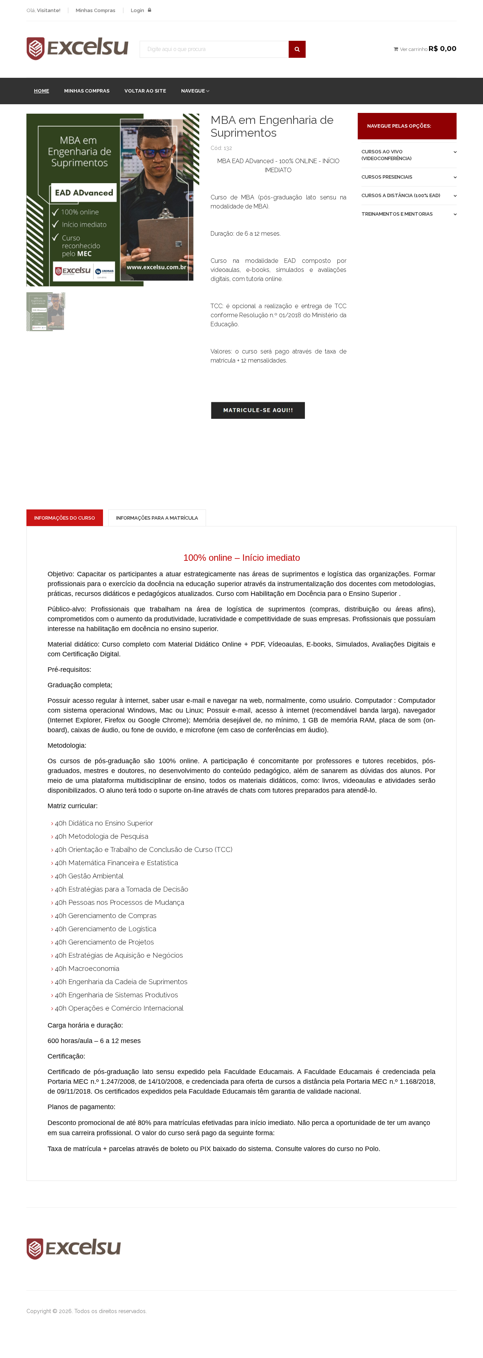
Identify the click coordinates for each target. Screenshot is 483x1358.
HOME (41, 91)
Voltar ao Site (145, 91)
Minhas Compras (86, 91)
